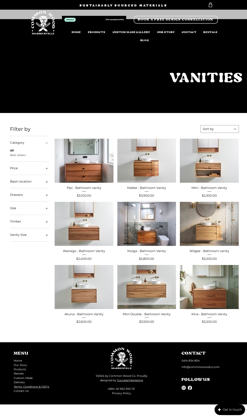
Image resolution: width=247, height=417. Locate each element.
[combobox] (219, 129)
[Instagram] (184, 388)
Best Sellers (18, 155)
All (12, 150)
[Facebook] (190, 388)
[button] (176, 20)
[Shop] (210, 4)
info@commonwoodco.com (201, 367)
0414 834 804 (191, 360)
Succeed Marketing (130, 380)
